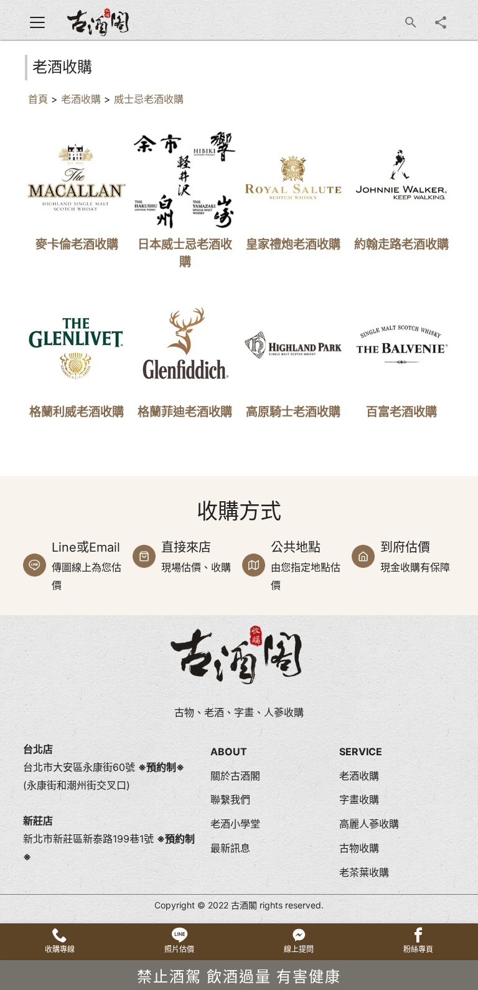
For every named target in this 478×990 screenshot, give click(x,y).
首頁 (38, 99)
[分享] (441, 22)
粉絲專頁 (418, 949)
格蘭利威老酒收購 (76, 411)
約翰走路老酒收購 (401, 244)
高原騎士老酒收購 (293, 411)
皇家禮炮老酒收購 (293, 244)
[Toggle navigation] (37, 22)
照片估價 (179, 949)
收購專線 (60, 949)
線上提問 (299, 949)
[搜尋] (411, 22)
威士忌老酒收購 (149, 99)
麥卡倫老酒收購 (76, 244)
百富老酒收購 (401, 411)
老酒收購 (81, 99)
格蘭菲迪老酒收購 (185, 411)
